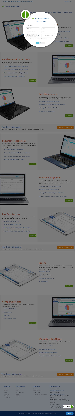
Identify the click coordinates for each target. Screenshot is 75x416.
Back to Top (68, 406)
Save (37, 42)
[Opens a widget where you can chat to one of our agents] (69, 413)
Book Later (42, 42)
